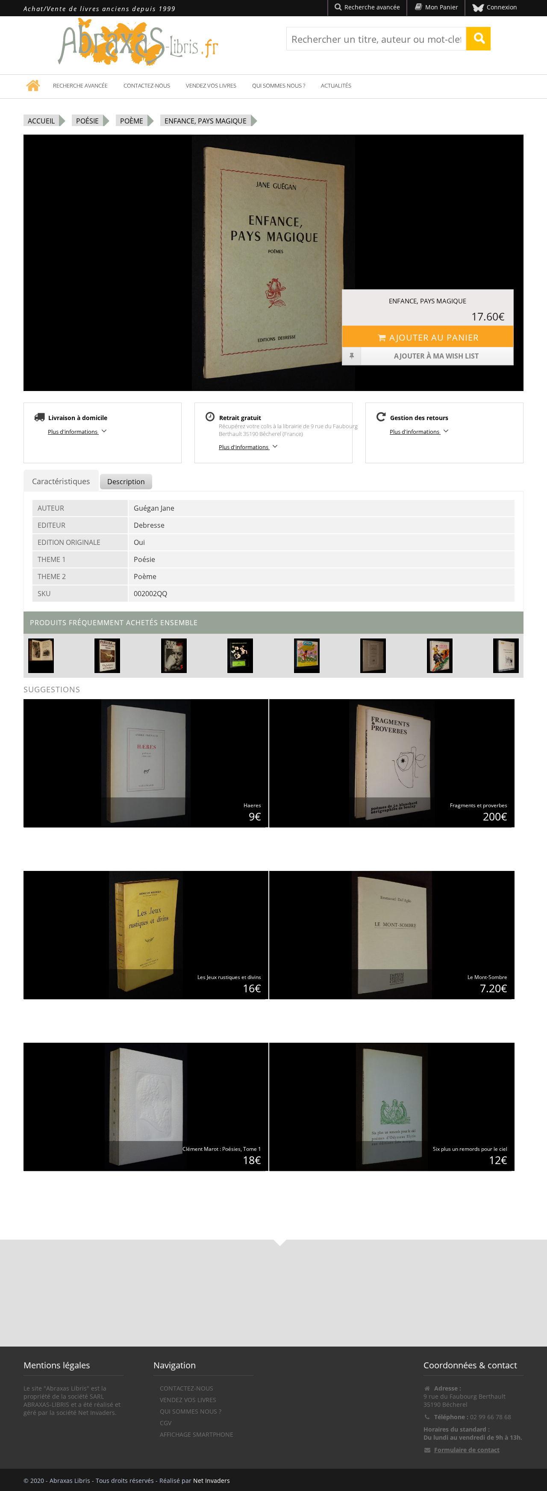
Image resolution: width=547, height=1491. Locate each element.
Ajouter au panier (434, 337)
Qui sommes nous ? (278, 85)
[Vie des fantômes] (240, 653)
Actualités (336, 85)
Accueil (41, 121)
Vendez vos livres (211, 85)
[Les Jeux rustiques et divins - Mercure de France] (146, 934)
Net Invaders (211, 1480)
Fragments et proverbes (478, 805)
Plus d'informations (73, 431)
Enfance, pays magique (206, 121)
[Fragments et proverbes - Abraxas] (392, 762)
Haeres (252, 805)
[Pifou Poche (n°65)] (307, 653)
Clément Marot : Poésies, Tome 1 (221, 1149)
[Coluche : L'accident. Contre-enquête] (173, 655)
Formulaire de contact (467, 1450)
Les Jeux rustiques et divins (229, 977)
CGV (165, 1423)
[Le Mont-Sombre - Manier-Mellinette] (392, 934)
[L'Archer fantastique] (439, 655)
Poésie (87, 121)
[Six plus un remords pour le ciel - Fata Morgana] (392, 1106)
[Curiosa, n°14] (107, 655)
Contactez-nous (147, 85)
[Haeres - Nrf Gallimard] (146, 762)
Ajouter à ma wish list (436, 356)
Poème (131, 121)
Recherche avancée (80, 85)
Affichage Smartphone (196, 1434)
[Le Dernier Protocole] (506, 655)
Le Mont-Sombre (487, 977)
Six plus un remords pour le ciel (470, 1149)
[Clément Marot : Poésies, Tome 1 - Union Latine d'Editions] (146, 1106)
